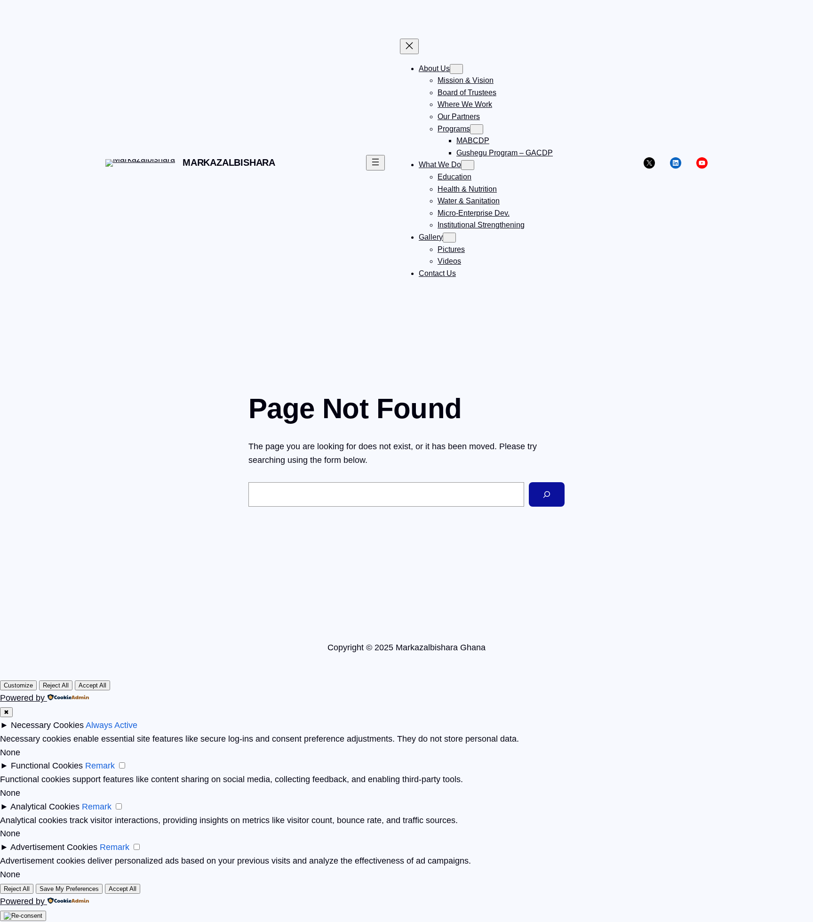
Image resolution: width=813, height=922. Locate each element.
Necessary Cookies (47, 725)
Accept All (92, 685)
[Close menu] (409, 46)
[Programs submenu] (476, 129)
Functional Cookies (47, 765)
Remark (100, 765)
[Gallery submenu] (449, 238)
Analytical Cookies (45, 806)
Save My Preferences (69, 888)
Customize (18, 685)
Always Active (111, 725)
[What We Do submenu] (467, 165)
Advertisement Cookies (53, 847)
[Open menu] (375, 162)
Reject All (56, 685)
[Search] (547, 494)
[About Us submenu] (456, 69)
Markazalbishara (229, 162)
